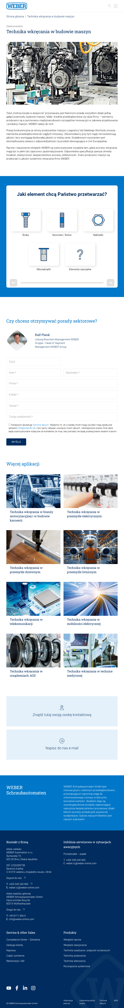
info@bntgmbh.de (27, 428)
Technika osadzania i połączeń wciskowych (87, 950)
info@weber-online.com (21, 919)
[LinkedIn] (25, 988)
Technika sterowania (75, 961)
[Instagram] (33, 988)
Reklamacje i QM (15, 961)
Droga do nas (13, 909)
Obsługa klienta (14, 945)
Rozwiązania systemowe (77, 966)
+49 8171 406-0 (17, 915)
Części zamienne (15, 955)
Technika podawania (75, 955)
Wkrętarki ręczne (72, 939)
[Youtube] (8, 988)
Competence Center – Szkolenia (23, 939)
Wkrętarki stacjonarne (75, 945)
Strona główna (15, 16)
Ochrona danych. (41, 425)
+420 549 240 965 (18, 884)
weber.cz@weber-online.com (24, 887)
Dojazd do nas (14, 878)
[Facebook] (17, 988)
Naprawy (11, 950)
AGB (116, 1000)
